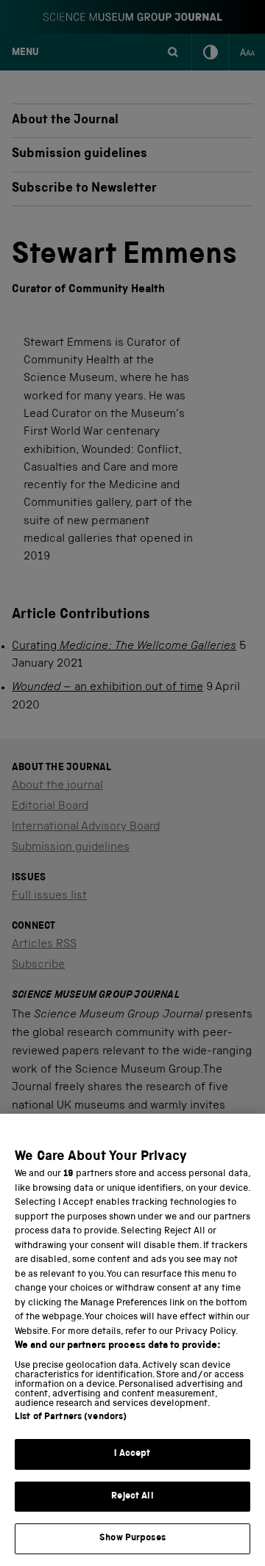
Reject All (132, 1496)
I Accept (132, 1454)
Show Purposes (132, 1538)
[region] (132, 1340)
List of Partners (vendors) (71, 1417)
